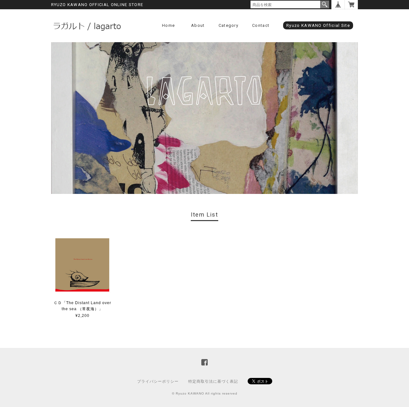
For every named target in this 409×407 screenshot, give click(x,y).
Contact (260, 25)
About (198, 25)
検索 (324, 4)
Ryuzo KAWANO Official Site (318, 25)
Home (168, 25)
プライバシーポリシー (158, 381)
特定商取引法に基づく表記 (213, 381)
